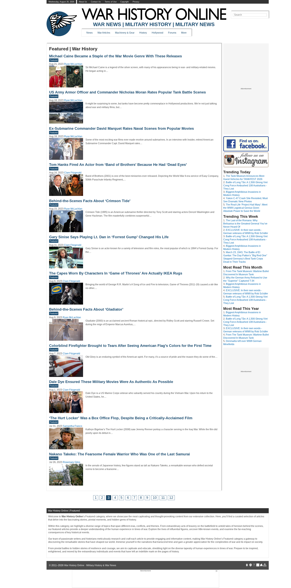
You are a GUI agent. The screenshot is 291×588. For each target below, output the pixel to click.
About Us (83, 2)
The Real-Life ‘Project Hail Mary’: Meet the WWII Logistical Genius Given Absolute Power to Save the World (245, 207)
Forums (172, 32)
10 (155, 498)
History (143, 32)
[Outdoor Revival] (250, 565)
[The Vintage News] (246, 565)
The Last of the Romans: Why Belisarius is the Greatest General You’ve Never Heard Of (245, 223)
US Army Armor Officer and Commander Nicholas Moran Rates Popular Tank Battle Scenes (127, 92)
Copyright (124, 2)
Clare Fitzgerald (72, 172)
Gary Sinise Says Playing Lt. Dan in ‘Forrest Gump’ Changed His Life (109, 237)
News (89, 32)
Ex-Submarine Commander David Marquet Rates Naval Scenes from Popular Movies (121, 128)
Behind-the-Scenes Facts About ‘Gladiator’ (86, 309)
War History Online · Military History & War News (90, 565)
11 (163, 498)
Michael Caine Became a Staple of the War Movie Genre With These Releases (115, 56)
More (184, 32)
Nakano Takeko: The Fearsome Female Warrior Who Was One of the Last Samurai (119, 454)
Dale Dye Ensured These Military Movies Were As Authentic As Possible (111, 382)
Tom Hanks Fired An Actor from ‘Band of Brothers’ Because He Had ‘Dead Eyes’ (118, 165)
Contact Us (96, 2)
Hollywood (157, 32)
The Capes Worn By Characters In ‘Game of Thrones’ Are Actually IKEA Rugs (115, 273)
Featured (54, 60)
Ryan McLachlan (73, 64)
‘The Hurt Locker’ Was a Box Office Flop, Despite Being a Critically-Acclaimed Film (120, 418)
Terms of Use (111, 2)
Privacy (136, 2)
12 (171, 498)
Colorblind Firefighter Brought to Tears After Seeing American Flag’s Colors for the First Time (130, 346)
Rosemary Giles (71, 462)
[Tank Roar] (257, 565)
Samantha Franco (72, 426)
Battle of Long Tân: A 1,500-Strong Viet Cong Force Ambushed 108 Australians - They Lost (245, 185)
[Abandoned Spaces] (254, 565)
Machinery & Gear (124, 32)
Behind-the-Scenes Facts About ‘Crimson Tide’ (89, 201)
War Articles (103, 32)
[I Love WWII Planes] (261, 565)
